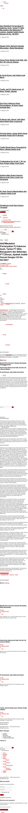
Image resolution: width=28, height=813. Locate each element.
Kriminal (8, 304)
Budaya (5, 273)
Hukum (4, 294)
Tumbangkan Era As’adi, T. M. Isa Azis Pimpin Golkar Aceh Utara (13, 162)
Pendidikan (8, 769)
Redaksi (5, 215)
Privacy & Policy (7, 736)
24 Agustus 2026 (4, 611)
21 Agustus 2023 (4, 265)
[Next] (1, 375)
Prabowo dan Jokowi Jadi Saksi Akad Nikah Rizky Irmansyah (12, 120)
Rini (2, 644)
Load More (3, 212)
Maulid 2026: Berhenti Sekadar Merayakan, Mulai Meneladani (12, 47)
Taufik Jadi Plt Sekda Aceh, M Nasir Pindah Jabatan (12, 90)
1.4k (2, 614)
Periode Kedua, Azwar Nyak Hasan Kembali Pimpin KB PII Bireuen (13, 134)
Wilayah (15, 266)
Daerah (6, 240)
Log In (2, 812)
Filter (2, 5)
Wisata (7, 283)
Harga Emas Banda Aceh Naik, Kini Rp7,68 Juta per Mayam (13, 61)
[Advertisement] (14, 337)
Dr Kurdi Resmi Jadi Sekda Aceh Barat (12, 372)
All (3, 8)
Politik (10, 266)
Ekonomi (8, 768)
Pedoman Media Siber (8, 737)
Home (1, 240)
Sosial (4, 766)
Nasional (5, 754)
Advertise (5, 735)
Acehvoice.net (4, 310)
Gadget (4, 771)
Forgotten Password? (5, 797)
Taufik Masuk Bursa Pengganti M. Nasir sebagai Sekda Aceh (13, 148)
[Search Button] (13, 231)
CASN (4, 375)
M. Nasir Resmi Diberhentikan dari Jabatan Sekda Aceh (13, 192)
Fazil (3, 610)
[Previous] (0, 375)
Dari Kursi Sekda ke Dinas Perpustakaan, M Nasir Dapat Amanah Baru (11, 105)
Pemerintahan (9, 765)
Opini (4, 757)
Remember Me (5, 792)
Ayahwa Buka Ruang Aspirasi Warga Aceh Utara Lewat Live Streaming (11, 177)
